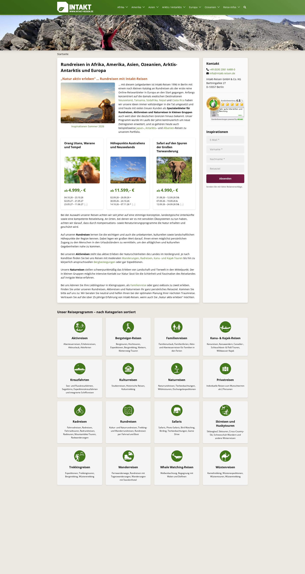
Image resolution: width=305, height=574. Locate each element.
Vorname (216, 149)
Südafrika (152, 100)
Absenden (225, 178)
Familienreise (138, 285)
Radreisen (146, 258)
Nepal (162, 100)
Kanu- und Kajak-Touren (168, 258)
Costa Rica (178, 100)
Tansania (139, 100)
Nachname (217, 159)
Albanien (168, 128)
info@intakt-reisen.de (222, 73)
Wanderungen (130, 258)
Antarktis (150, 128)
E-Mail (214, 139)
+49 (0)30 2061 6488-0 (222, 69)
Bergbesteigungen (104, 262)
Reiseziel (215, 168)
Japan (139, 128)
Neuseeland (125, 100)
